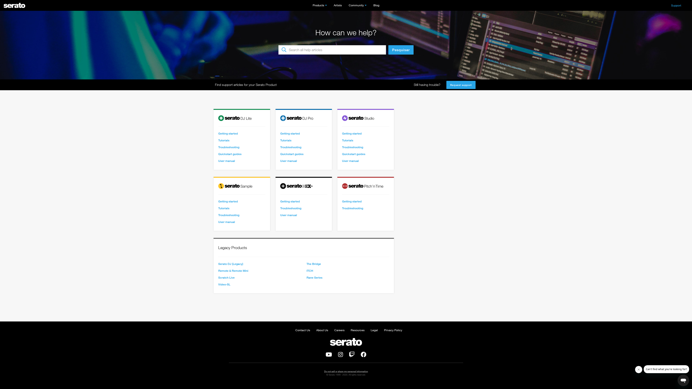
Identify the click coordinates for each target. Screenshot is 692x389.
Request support (461, 84)
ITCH (310, 270)
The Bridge (314, 264)
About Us (322, 330)
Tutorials (223, 140)
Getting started (228, 133)
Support (676, 5)
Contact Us (302, 330)
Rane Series (314, 277)
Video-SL (224, 284)
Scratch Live (226, 277)
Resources (358, 330)
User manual (226, 161)
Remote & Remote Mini (233, 270)
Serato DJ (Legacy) (230, 264)
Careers (339, 330)
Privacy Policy (393, 330)
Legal (374, 330)
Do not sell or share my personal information (346, 371)
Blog (376, 5)
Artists (338, 5)
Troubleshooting (228, 147)
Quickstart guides (229, 154)
